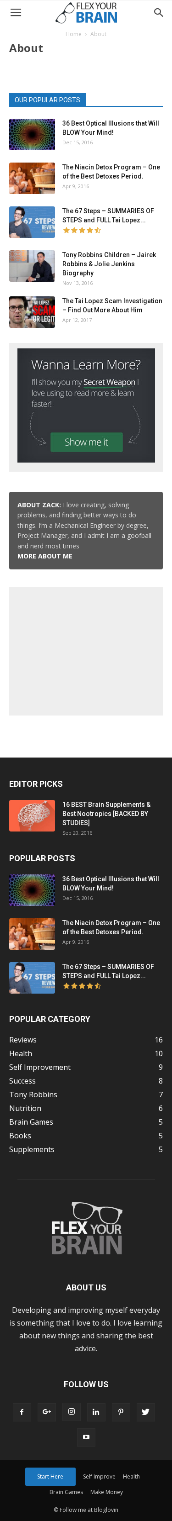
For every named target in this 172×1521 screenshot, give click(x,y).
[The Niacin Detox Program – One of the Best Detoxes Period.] (32, 178)
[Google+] (47, 1412)
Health (131, 1476)
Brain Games (66, 1492)
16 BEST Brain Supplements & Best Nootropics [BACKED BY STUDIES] (106, 813)
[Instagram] (71, 1412)
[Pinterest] (121, 1412)
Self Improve (99, 1476)
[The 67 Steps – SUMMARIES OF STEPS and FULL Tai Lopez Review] (32, 222)
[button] (159, 12)
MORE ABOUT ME (44, 556)
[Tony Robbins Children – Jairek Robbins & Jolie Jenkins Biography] (32, 266)
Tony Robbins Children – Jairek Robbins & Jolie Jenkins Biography (109, 264)
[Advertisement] (86, 649)
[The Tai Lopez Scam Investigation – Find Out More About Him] (32, 312)
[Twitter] (146, 1412)
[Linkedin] (96, 1412)
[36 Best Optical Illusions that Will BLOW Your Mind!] (32, 134)
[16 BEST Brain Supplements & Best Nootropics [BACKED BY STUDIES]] (32, 816)
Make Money (106, 1492)
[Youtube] (86, 1437)
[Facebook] (22, 1412)
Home (74, 34)
